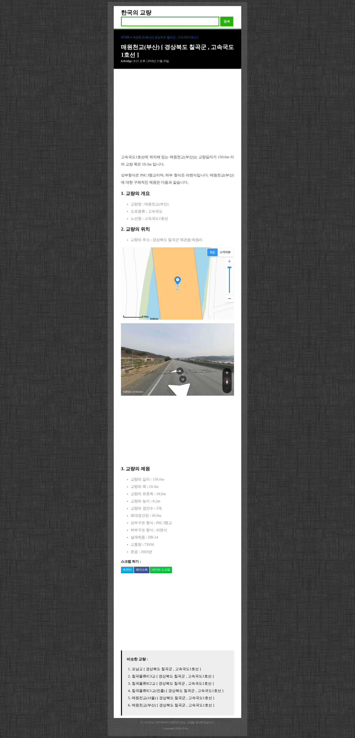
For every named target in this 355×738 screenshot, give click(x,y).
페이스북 (142, 569)
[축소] (229, 298)
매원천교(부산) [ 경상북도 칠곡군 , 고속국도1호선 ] (165, 37)
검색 (227, 21)
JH (190, 728)
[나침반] (227, 381)
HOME (125, 37)
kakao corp (127, 391)
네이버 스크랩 (161, 569)
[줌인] (227, 372)
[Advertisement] (177, 115)
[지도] (212, 252)
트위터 (127, 569)
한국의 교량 (136, 12)
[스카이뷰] (225, 252)
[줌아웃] (227, 388)
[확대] (229, 261)
